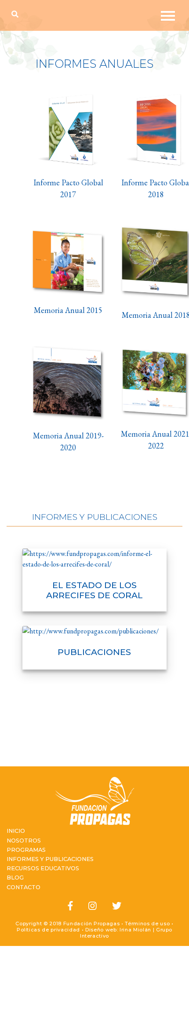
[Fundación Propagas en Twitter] (116, 906)
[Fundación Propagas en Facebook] (70, 906)
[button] (17, 14)
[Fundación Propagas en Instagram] (92, 906)
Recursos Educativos (43, 868)
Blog (15, 877)
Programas (26, 849)
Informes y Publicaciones (50, 859)
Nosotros (24, 840)
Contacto (23, 887)
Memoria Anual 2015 (68, 310)
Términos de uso (147, 923)
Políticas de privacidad (48, 930)
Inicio (16, 831)
